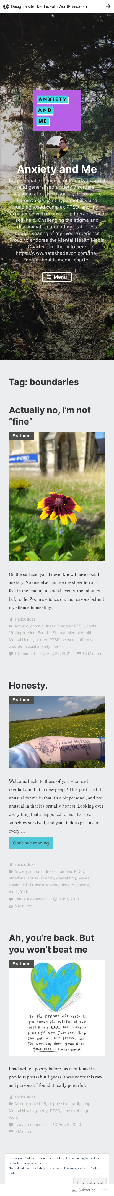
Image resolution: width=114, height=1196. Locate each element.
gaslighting (66, 878)
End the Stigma (51, 632)
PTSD (54, 639)
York (57, 646)
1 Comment (25, 653)
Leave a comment (31, 898)
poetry (41, 639)
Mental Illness (21, 639)
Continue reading (29, 843)
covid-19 (38, 1103)
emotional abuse (23, 878)
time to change (75, 885)
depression (25, 632)
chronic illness (42, 626)
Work (13, 891)
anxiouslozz (25, 619)
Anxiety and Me (57, 169)
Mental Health (80, 632)
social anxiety (38, 646)
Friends (47, 878)
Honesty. (28, 685)
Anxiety (21, 626)
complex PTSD (71, 626)
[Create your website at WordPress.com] (57, 6)
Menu (60, 277)
